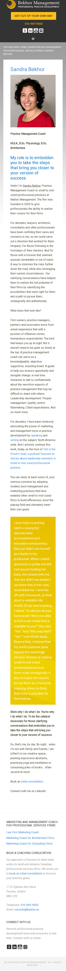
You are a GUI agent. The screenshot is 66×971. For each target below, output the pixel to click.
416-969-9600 (34, 23)
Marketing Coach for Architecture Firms (30, 838)
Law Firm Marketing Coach (22, 832)
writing (14, 440)
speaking (36, 435)
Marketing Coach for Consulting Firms (29, 843)
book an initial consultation (26, 873)
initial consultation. (32, 781)
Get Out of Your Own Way (33, 15)
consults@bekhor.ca (26, 909)
